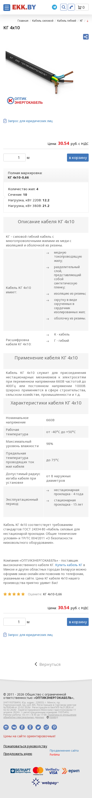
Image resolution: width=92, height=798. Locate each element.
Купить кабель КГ (68, 565)
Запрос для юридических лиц (30, 121)
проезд (53, 717)
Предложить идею (17, 754)
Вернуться (50, 664)
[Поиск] (63, 7)
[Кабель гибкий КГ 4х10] (40, 70)
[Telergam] (54, 7)
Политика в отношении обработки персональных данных (39, 716)
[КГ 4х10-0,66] (87, 21)
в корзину (78, 157)
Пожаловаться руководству (25, 746)
